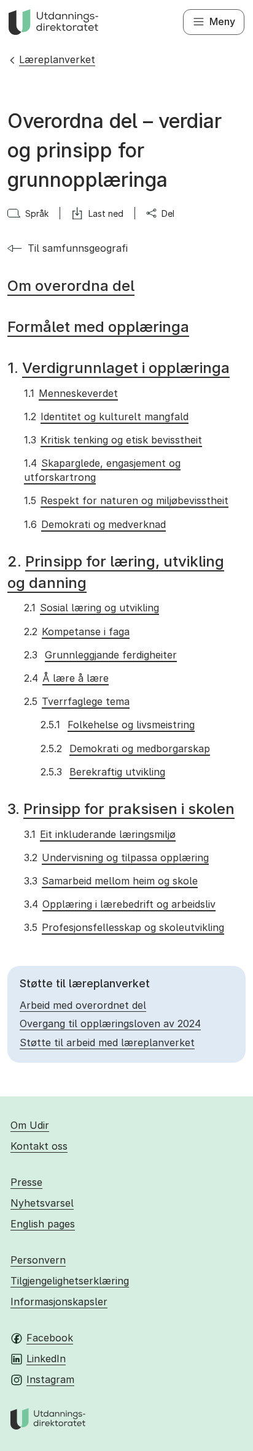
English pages (42, 1224)
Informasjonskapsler (58, 1301)
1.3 (112, 440)
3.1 (99, 834)
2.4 (66, 678)
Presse (26, 1182)
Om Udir (29, 1125)
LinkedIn (46, 1358)
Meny (222, 21)
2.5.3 (103, 772)
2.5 (76, 701)
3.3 (110, 881)
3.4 (119, 904)
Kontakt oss (39, 1146)
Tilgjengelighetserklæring (69, 1281)
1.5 (126, 500)
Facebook (49, 1338)
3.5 (124, 927)
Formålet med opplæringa (98, 327)
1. (118, 368)
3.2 (116, 857)
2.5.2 (125, 748)
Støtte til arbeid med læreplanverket (107, 1042)
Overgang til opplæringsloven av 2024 (110, 1023)
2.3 (100, 655)
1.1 (70, 393)
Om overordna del (70, 286)
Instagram (50, 1379)
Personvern (38, 1260)
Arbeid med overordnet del (83, 1005)
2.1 (91, 607)
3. (121, 809)
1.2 (106, 416)
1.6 (94, 524)
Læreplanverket (57, 59)
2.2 (76, 631)
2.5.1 (117, 724)
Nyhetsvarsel (42, 1203)
